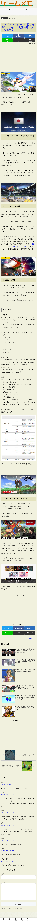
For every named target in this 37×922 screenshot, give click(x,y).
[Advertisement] (18, 58)
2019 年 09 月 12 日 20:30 (7, 840)
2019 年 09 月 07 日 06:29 (7, 825)
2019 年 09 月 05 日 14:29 (7, 784)
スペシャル (12, 18)
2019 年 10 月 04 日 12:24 (7, 851)
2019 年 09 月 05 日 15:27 (7, 795)
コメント (4, 882)
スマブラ (5, 18)
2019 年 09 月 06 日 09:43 (7, 812)
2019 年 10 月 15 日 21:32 (7, 861)
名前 (2, 874)
